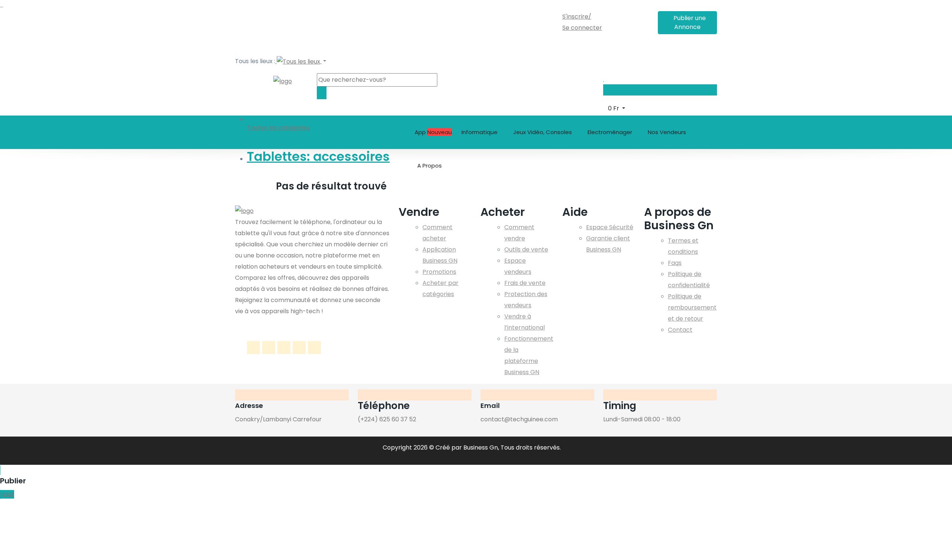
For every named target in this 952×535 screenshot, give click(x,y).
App (433, 132)
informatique (480, 132)
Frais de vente (525, 283)
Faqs (675, 263)
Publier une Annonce (689, 22)
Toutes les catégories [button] (278, 127)
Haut (7, 494)
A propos (430, 165)
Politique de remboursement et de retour (692, 307)
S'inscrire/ (576, 16)
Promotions (439, 272)
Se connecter (582, 27)
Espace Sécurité (609, 227)
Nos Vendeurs (667, 132)
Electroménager (611, 132)
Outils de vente (526, 249)
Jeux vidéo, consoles (543, 132)
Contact (680, 329)
